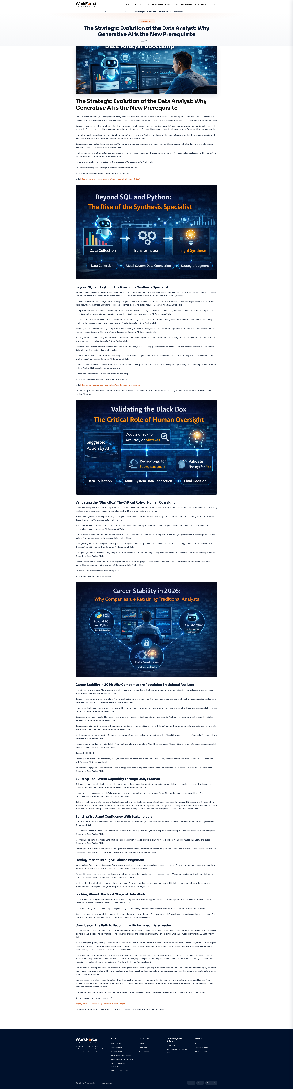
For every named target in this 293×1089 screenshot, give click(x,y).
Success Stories (201, 1051)
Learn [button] (125, 4)
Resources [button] (199, 4)
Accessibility (211, 1083)
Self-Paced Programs (119, 1070)
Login (213, 4)
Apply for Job (144, 1051)
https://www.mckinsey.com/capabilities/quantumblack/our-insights (110, 385)
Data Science (126, 12)
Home (107, 12)
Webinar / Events (201, 1047)
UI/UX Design (116, 1043)
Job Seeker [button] (137, 4)
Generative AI (116, 1051)
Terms (200, 1083)
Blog (116, 12)
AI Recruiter (171, 1045)
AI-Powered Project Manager (122, 1059)
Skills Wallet (143, 1047)
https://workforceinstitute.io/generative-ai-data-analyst (100, 1004)
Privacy (191, 1083)
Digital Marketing (117, 1047)
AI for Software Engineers (121, 1055)
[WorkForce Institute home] (86, 4)
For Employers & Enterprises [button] (158, 4)
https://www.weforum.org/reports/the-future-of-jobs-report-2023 (110, 179)
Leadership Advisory (183, 4)
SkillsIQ (141, 1043)
